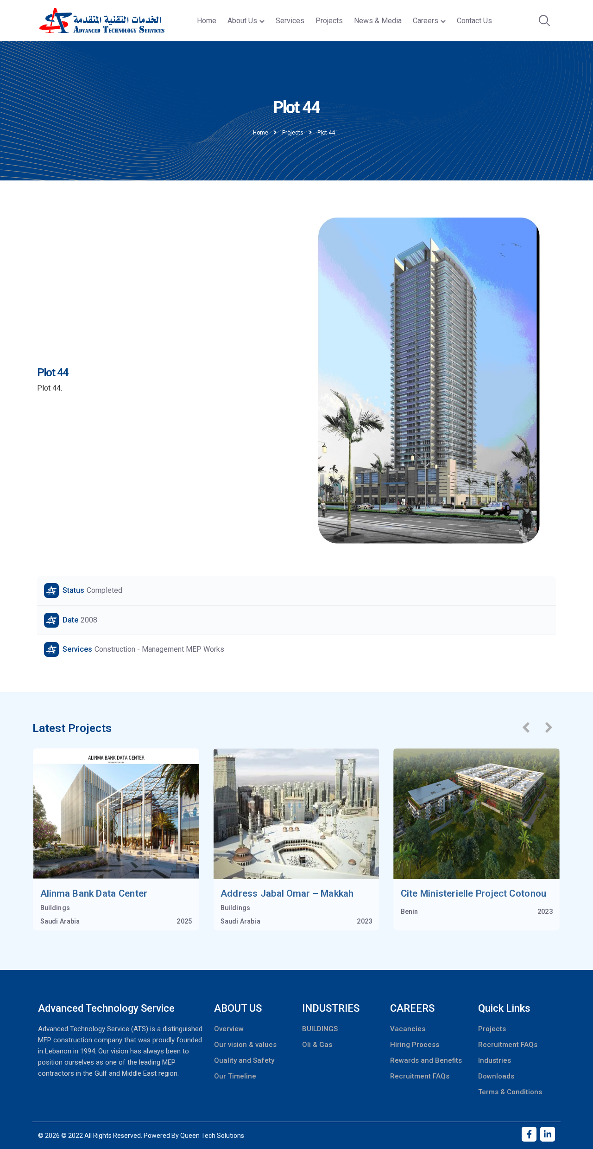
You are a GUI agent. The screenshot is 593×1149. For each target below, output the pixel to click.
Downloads (496, 1076)
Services (290, 20)
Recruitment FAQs (419, 1076)
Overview (229, 1029)
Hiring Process (414, 1044)
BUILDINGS (320, 1029)
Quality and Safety (244, 1060)
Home (206, 20)
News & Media (378, 20)
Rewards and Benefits (426, 1060)
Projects (329, 20)
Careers (425, 20)
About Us (242, 20)
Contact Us (474, 20)
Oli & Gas (317, 1044)
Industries (494, 1060)
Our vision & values (245, 1044)
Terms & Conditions (510, 1092)
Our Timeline (235, 1076)
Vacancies (407, 1029)
